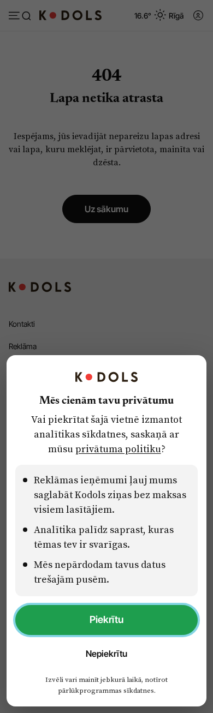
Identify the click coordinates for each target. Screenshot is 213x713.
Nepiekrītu (106, 653)
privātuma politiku (118, 448)
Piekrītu (106, 619)
